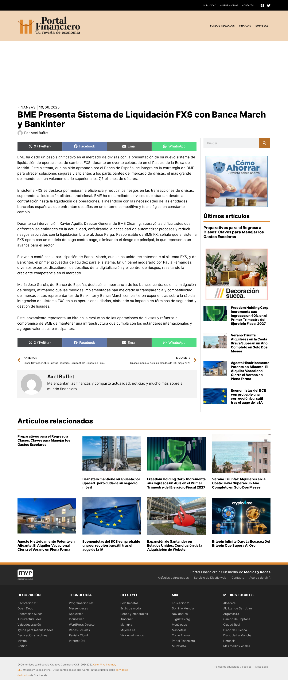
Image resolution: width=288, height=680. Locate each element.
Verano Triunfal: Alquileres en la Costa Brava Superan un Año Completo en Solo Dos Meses (249, 343)
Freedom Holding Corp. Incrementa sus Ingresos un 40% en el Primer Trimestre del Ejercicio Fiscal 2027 (250, 315)
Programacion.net (81, 603)
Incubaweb (76, 619)
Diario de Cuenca (235, 630)
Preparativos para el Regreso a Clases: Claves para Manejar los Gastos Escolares (233, 232)
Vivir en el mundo (132, 635)
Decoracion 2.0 (27, 603)
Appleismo (76, 614)
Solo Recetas (129, 603)
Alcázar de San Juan (237, 608)
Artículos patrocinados (173, 577)
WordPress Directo (81, 624)
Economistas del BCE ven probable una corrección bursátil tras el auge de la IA (248, 396)
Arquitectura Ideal (29, 619)
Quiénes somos (229, 5)
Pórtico (22, 646)
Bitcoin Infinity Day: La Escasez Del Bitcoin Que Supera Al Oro (241, 543)
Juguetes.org (181, 619)
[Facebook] (262, 5)
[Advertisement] (126, 70)
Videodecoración (29, 624)
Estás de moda (130, 608)
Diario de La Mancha (237, 635)
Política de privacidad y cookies (232, 666)
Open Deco (25, 608)
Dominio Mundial (183, 608)
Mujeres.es (127, 630)
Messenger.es (78, 608)
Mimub (22, 641)
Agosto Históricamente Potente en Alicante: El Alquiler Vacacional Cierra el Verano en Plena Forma (250, 371)
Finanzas (26, 107)
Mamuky (126, 624)
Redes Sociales (79, 630)
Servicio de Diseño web (210, 577)
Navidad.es (180, 614)
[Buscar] (264, 143)
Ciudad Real (231, 624)
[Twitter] (269, 5)
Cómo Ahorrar (181, 635)
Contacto (248, 5)
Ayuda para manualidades (35, 630)
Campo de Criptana (236, 619)
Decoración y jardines (32, 635)
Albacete (229, 603)
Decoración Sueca (30, 614)
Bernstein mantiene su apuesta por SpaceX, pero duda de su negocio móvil (111, 483)
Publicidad (209, 5)
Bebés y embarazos (134, 614)
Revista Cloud (78, 635)
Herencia (229, 641)
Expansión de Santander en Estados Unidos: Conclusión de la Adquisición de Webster (174, 545)
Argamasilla (231, 614)
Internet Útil (77, 641)
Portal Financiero (183, 641)
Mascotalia (179, 630)
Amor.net (126, 619)
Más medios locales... (238, 646)
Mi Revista (179, 646)
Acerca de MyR (260, 577)
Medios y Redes (257, 572)
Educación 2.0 (181, 603)
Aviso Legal (262, 666)
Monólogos (179, 624)
